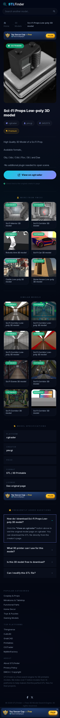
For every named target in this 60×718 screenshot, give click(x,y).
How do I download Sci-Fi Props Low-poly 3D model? (27, 520)
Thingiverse (9, 629)
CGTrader (8, 647)
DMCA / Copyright (12, 672)
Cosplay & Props (12, 596)
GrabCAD (8, 638)
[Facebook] (27, 698)
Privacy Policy (10, 667)
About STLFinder (12, 663)
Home (6, 26)
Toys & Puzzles (11, 613)
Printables (8, 643)
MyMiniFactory (11, 651)
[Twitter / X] (32, 698)
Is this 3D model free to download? (26, 562)
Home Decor (10, 609)
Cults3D (7, 634)
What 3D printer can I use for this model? (25, 550)
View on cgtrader (32, 174)
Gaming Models (11, 618)
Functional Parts (11, 604)
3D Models (18, 24)
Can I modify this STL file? (21, 573)
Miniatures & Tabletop (14, 600)
